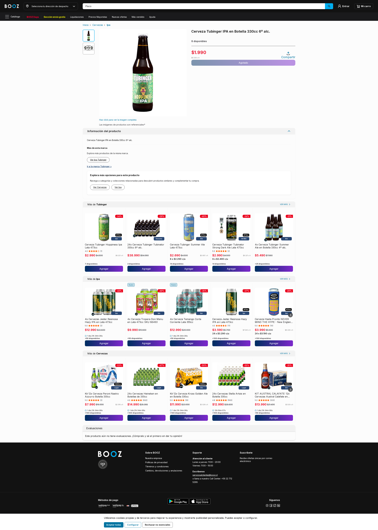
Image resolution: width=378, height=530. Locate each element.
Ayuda (152, 17)
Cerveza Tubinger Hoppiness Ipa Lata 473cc (103, 246)
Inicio (86, 24)
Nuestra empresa (153, 458)
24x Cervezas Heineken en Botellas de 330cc (142, 395)
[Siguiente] (290, 315)
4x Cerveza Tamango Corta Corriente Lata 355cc (185, 321)
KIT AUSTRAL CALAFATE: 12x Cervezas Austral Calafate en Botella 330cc (272, 395)
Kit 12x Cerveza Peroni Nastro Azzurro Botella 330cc (102, 395)
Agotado (243, 62)
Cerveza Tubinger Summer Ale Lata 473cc (187, 246)
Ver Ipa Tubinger (98, 160)
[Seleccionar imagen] (88, 35)
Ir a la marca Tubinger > (99, 166)
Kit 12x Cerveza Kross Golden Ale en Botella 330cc (189, 395)
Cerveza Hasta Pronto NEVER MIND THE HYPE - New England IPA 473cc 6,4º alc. (273, 321)
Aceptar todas (113, 525)
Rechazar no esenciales (157, 525)
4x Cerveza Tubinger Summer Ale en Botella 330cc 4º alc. (272, 246)
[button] (208, 6)
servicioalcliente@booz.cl (205, 475)
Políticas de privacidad (156, 462)
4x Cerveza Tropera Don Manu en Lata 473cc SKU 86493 (145, 321)
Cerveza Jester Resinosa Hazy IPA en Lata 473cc (229, 321)
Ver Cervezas (100, 187)
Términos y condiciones (157, 466)
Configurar (133, 525)
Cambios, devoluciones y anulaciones (163, 470)
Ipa (108, 24)
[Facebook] (271, 505)
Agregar (104, 268)
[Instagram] (267, 505)
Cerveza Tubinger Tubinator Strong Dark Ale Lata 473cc (228, 246)
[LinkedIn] (278, 505)
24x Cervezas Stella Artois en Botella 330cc (229, 395)
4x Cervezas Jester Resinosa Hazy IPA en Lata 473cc (101, 321)
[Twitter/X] (274, 505)
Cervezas (97, 24)
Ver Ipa (118, 187)
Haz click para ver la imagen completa (117, 120)
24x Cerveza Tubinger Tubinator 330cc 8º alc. (145, 246)
